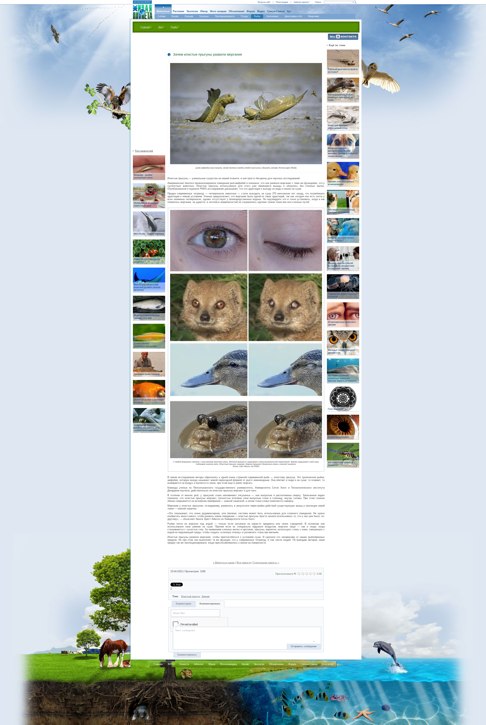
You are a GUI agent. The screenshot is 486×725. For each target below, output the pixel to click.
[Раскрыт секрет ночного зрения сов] (343, 344)
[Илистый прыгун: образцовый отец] (343, 120)
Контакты (327, 664)
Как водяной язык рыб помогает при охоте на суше (340, 97)
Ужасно (299, 574)
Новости (184, 664)
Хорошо (310, 574)
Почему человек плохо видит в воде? (341, 239)
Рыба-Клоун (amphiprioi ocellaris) (147, 260)
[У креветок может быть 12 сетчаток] (343, 288)
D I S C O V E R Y (142, 2)
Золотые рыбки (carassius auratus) (149, 401)
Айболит (199, 664)
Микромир (313, 16)
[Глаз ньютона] (343, 401)
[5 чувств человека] (343, 429)
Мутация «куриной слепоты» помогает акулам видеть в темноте (342, 378)
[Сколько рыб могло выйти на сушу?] (343, 64)
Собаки (162, 16)
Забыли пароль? (301, 2)
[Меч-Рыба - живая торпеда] (149, 225)
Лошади (189, 16)
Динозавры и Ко (293, 16)
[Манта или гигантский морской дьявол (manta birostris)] (149, 282)
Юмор (204, 11)
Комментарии (183, 603)
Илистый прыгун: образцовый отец (338, 126)
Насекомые (272, 16)
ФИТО (171, 664)
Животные (163, 11)
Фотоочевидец (228, 664)
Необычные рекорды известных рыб (146, 204)
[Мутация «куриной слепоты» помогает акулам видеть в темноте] (343, 373)
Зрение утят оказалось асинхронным (341, 183)
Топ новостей (144, 150)
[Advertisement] (147, 90)
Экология (192, 11)
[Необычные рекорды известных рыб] (149, 197)
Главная (145, 27)
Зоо (160, 27)
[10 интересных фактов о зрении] (343, 316)
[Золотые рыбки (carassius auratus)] (149, 394)
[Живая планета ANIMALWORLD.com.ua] (141, 12)
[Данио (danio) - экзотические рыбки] (149, 338)
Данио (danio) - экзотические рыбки (145, 345)
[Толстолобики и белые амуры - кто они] (149, 310)
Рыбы (257, 16)
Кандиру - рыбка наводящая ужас (143, 176)
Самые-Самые (276, 11)
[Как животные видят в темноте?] (343, 457)
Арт (289, 11)
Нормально (306, 574)
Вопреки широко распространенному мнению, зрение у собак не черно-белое (343, 152)
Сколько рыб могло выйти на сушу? (342, 70)
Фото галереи (218, 11)
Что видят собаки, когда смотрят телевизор (341, 211)
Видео (261, 11)
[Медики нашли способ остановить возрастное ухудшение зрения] (343, 260)
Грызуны (204, 16)
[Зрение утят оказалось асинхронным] (343, 176)
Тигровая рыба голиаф (147, 374)
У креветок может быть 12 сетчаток (342, 295)
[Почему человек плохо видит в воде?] (343, 232)
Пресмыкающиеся (225, 16)
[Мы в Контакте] (343, 39)
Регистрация (282, 2)
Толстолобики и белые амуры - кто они (146, 316)
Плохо (303, 574)
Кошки (175, 16)
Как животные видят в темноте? (340, 464)
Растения (178, 11)
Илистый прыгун (190, 596)
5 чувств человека (338, 437)
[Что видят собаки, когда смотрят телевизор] (343, 204)
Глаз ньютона (335, 409)
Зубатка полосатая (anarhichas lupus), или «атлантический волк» (146, 428)
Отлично (314, 574)
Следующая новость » (266, 562)
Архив (245, 664)
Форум (251, 11)
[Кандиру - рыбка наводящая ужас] (149, 169)
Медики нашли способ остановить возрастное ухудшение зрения (341, 266)
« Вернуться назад (224, 562)
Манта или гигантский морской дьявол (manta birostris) (147, 287)
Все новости (244, 562)
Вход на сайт (264, 2)
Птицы (244, 16)
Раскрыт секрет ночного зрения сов (341, 351)
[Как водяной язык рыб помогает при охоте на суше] (343, 92)
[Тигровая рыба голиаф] (149, 366)
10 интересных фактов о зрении (342, 323)
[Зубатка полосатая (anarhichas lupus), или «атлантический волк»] (149, 422)
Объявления (236, 11)
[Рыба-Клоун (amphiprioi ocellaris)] (149, 254)
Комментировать (210, 603)
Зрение (205, 596)
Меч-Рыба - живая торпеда (149, 233)
